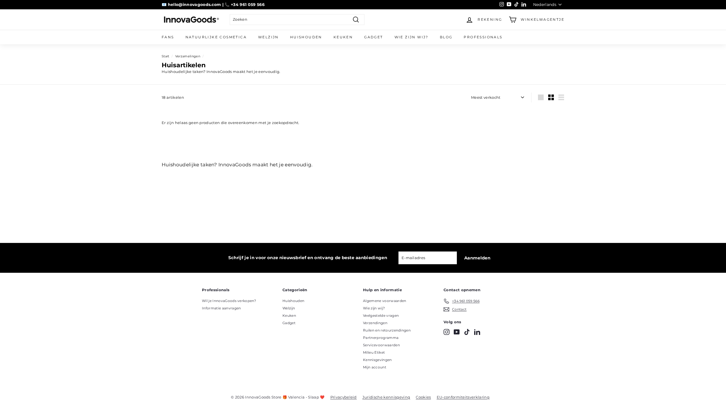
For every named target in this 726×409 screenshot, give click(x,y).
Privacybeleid (343, 397)
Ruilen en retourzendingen (387, 330)
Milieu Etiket (374, 352)
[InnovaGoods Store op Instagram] (446, 332)
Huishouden (306, 37)
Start (165, 56)
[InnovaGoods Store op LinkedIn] (477, 332)
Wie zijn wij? (411, 37)
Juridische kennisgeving (386, 397)
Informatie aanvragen (221, 308)
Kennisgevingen (377, 360)
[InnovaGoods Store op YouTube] (457, 332)
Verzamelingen (187, 56)
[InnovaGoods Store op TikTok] (467, 332)
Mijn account (374, 367)
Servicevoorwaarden (381, 345)
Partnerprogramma (380, 337)
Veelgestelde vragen (381, 315)
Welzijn (268, 37)
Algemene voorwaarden (384, 301)
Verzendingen (375, 323)
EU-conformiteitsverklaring (463, 397)
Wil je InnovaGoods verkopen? (229, 301)
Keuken (343, 37)
